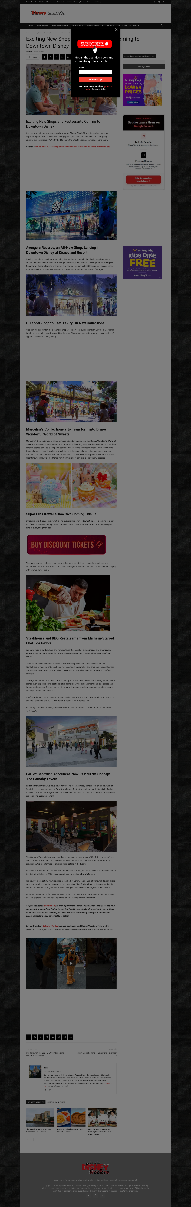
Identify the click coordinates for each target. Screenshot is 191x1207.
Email (81, 67)
